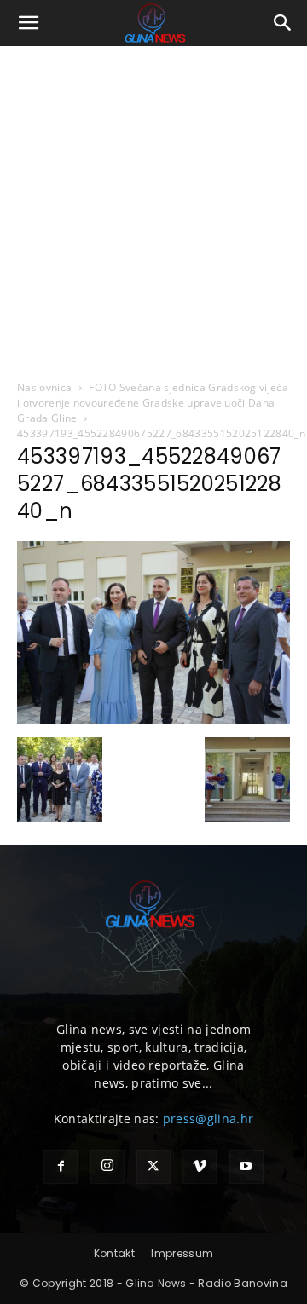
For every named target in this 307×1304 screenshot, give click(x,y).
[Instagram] (107, 1167)
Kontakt (114, 1253)
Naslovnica (44, 387)
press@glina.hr (208, 1119)
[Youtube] (246, 1167)
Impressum (182, 1253)
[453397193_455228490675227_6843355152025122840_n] (153, 719)
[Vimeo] (199, 1167)
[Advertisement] (153, 208)
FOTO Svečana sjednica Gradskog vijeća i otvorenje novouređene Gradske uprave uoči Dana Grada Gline (152, 402)
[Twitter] (153, 1167)
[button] (29, 23)
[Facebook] (60, 1167)
